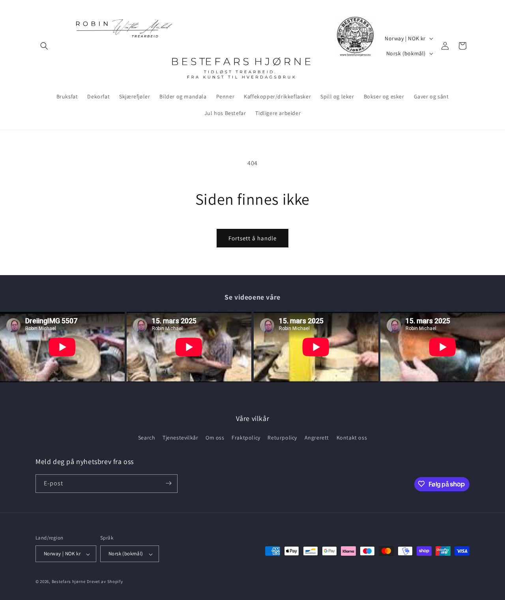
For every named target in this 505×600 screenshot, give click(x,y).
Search (146, 438)
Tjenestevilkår (180, 438)
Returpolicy (282, 438)
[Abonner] (168, 483)
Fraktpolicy (246, 438)
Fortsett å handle (252, 238)
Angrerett (317, 438)
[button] (44, 46)
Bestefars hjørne (69, 582)
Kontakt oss (352, 438)
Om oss (215, 438)
